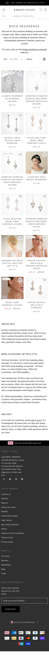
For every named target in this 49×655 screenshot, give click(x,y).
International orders (9, 516)
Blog (3, 569)
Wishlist (4, 511)
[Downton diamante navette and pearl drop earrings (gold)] (37, 204)
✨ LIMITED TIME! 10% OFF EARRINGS (24, 1)
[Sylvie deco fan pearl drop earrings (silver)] (12, 204)
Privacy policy (7, 542)
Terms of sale (7, 537)
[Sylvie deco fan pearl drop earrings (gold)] (37, 123)
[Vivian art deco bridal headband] (37, 162)
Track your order (8, 507)
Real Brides (6, 565)
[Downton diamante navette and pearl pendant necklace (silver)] (37, 81)
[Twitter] (10, 478)
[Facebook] (4, 478)
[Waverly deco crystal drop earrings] (12, 123)
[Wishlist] (41, 9)
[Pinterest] (22, 478)
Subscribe (10, 609)
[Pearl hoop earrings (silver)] (12, 288)
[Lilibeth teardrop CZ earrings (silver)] (12, 81)
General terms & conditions (12, 533)
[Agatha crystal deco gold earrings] (37, 288)
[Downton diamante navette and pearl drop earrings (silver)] (12, 162)
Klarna (4, 529)
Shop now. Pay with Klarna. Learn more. (28, 443)
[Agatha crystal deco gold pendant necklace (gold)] (37, 246)
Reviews (4, 560)
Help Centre (6, 520)
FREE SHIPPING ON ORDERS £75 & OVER (28, 3)
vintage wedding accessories (34, 49)
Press (3, 573)
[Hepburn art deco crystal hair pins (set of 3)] (12, 246)
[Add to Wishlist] (20, 73)
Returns (4, 503)
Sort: (10, 59)
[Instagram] (16, 478)
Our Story (5, 556)
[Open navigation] (3, 10)
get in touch (36, 420)
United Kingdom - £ (25, 622)
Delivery (4, 498)
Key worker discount (10, 524)
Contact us (6, 494)
